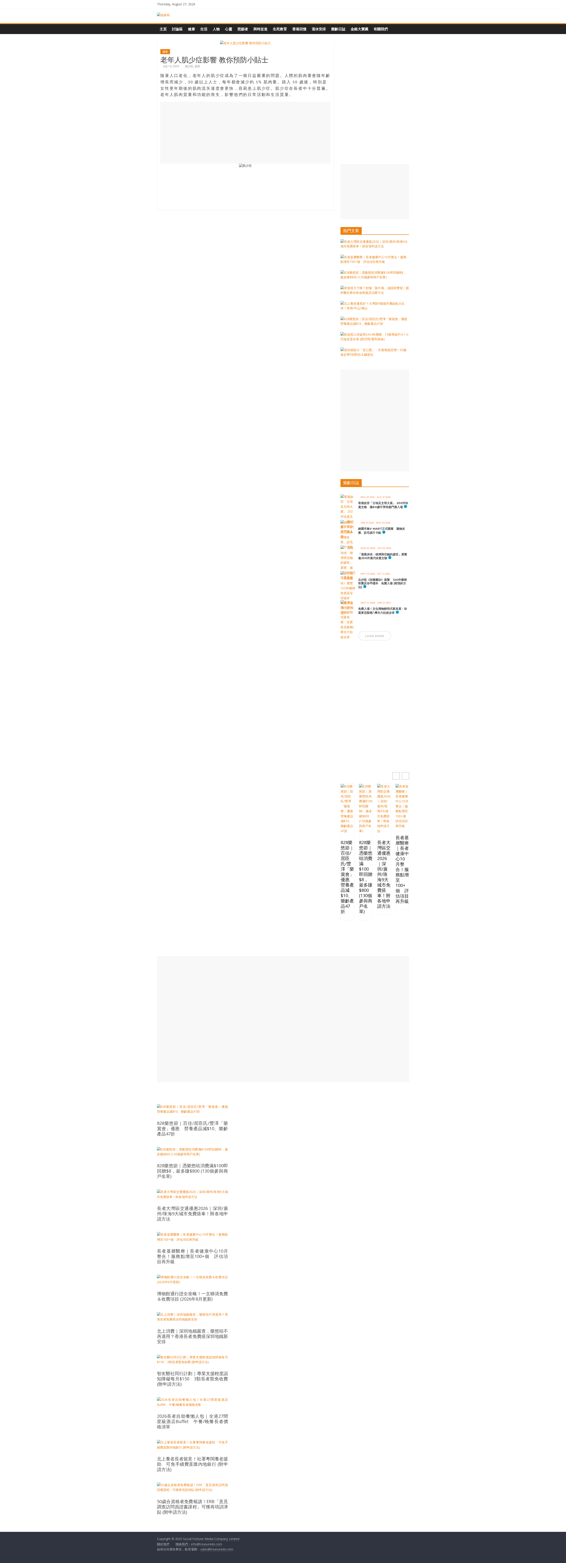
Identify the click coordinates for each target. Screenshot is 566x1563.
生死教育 (280, 29)
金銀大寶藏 (359, 29)
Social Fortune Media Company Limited (211, 1539)
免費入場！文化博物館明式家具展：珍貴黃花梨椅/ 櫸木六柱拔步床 (382, 610)
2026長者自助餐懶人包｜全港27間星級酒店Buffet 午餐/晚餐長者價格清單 (192, 1421)
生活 (203, 29)
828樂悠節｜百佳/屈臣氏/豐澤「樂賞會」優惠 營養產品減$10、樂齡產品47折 (347, 877)
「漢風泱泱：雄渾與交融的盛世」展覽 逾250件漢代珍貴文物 (384, 556)
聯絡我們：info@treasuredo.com (199, 1544)
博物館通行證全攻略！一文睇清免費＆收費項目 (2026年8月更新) (192, 1296)
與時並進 (260, 29)
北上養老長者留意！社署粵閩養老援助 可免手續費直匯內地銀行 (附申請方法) (192, 1464)
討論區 (177, 29)
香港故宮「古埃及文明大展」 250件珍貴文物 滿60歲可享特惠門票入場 (383, 505)
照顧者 (242, 29)
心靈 (228, 29)
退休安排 (319, 29)
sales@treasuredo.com (216, 1549)
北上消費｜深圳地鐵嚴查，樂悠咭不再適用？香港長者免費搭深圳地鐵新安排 (192, 1336)
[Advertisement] (245, 133)
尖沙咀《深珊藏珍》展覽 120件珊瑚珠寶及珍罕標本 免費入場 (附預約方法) (382, 583)
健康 (191, 29)
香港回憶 (299, 29)
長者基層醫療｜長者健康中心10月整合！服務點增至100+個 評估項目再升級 (402, 869)
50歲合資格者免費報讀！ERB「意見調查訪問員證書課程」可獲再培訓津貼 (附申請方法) (192, 1507)
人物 (216, 29)
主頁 (163, 29)
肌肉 (197, 66)
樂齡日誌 (338, 29)
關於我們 (163, 1544)
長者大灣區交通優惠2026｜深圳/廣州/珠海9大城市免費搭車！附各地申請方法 (383, 874)
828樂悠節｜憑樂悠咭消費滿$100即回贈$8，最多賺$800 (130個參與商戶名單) (365, 877)
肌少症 (189, 66)
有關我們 (381, 29)
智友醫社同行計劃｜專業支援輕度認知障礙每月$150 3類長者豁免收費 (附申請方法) (192, 1379)
